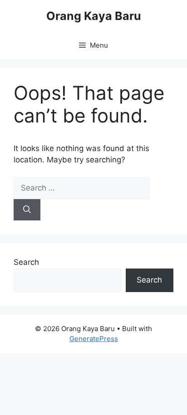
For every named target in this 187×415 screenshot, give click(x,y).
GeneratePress (93, 338)
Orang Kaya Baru (93, 16)
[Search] (27, 210)
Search (26, 262)
